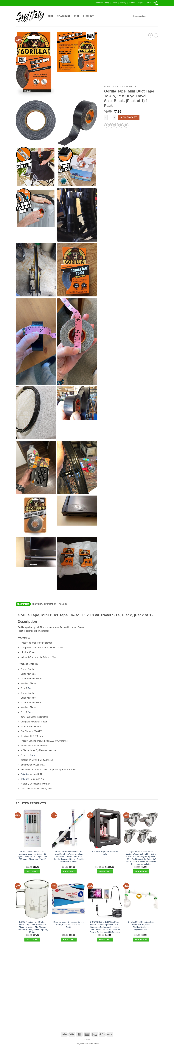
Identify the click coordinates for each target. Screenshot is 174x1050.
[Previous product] (156, 35)
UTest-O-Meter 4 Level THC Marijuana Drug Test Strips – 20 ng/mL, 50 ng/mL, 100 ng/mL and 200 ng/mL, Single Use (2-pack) (32, 855)
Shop (50, 16)
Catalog (87, 1040)
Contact (132, 3)
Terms (114, 3)
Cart (76, 16)
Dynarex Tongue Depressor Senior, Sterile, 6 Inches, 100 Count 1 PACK (68, 924)
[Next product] (150, 35)
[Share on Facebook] (106, 125)
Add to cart (129, 117)
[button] (140, 3)
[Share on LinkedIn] (126, 125)
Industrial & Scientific (125, 87)
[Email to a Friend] (116, 125)
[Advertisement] (87, 966)
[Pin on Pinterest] (121, 125)
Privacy (123, 3)
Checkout (88, 16)
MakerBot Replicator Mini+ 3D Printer (105, 852)
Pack (30, 688)
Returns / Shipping (102, 3)
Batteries (25, 774)
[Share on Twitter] (111, 125)
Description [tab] (23, 604)
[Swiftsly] (30, 16)
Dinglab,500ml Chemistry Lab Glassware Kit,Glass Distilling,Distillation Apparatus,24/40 (141, 926)
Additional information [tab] (44, 604)
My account (63, 16)
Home (107, 87)
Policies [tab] (63, 604)
